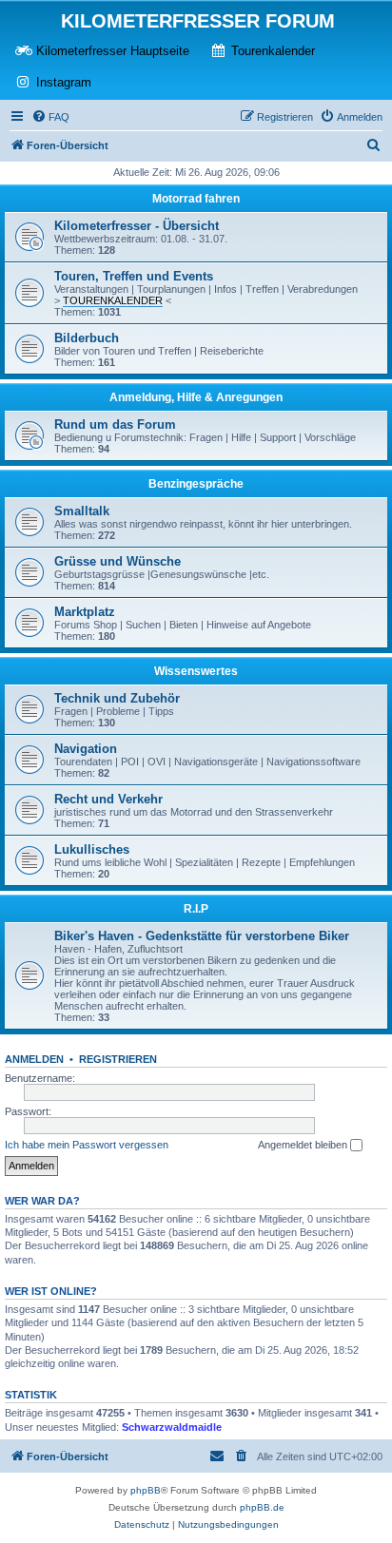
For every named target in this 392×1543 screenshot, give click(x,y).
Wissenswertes (196, 671)
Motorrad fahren (196, 198)
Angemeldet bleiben (304, 1144)
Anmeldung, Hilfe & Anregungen (196, 397)
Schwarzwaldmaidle (172, 1427)
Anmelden (34, 1059)
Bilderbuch (86, 338)
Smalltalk (81, 511)
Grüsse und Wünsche (117, 561)
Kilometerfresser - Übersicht (136, 226)
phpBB (145, 1490)
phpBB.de (262, 1507)
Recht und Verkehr (108, 799)
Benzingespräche (196, 484)
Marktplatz (84, 612)
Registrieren (118, 1059)
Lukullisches (91, 849)
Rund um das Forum (115, 424)
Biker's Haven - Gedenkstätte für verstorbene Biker (201, 936)
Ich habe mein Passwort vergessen (86, 1144)
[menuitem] (50, 117)
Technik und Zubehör (117, 698)
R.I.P (196, 909)
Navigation (85, 749)
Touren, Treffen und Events (133, 276)
